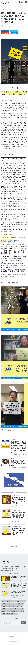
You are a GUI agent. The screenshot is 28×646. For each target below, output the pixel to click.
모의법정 (23, 601)
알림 (2, 9)
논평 (20, 606)
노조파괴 (20, 608)
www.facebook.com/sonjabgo (9, 284)
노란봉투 (16, 601)
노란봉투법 (20, 603)
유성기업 (4, 606)
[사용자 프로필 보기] (2, 26)
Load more (14, 547)
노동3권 (21, 611)
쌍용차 (13, 603)
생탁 (15, 613)
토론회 (10, 611)
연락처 (18, 636)
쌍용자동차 (14, 608)
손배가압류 (5, 601)
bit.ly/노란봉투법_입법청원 (18, 237)
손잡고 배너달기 (12, 636)
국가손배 (15, 606)
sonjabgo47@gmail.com (7, 570)
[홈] (5, 2)
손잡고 (11, 601)
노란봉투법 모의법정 (7, 613)
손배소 (10, 606)
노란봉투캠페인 (6, 603)
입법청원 (4, 611)
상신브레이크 (5, 608)
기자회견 (15, 611)
